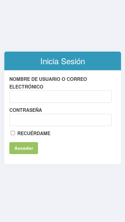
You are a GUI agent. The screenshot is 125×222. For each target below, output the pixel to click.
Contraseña (25, 110)
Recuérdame (33, 133)
